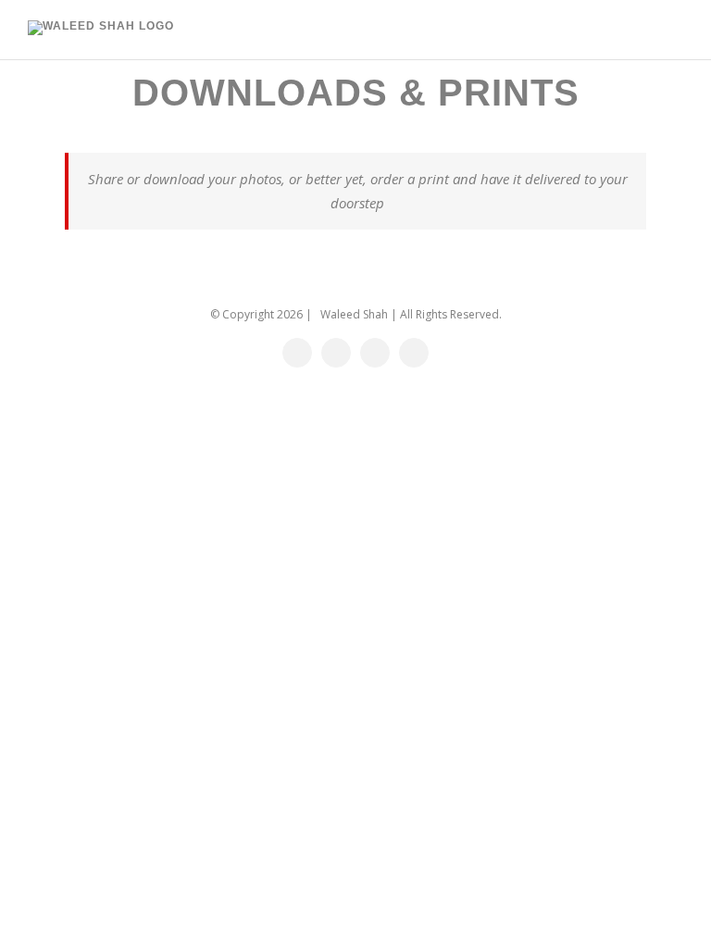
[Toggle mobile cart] (642, 31)
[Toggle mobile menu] (675, 31)
